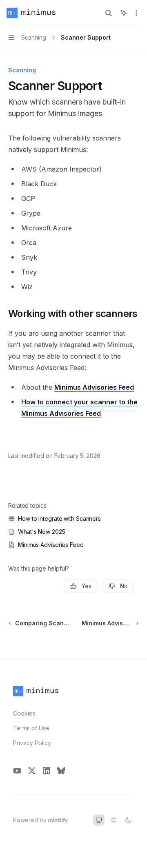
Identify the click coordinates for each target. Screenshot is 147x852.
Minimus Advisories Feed (94, 387)
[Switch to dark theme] (128, 820)
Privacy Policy (32, 742)
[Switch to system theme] (99, 820)
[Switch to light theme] (113, 820)
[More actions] (136, 13)
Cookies (24, 713)
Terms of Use (31, 728)
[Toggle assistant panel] (123, 13)
